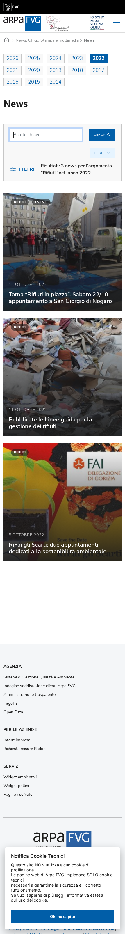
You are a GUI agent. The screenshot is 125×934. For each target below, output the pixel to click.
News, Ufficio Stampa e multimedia (47, 40)
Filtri (27, 169)
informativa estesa (85, 895)
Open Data (13, 712)
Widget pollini (16, 786)
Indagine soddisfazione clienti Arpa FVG (39, 686)
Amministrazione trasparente (29, 694)
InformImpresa (16, 740)
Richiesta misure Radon (24, 749)
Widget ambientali (20, 777)
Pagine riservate (17, 794)
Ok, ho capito (62, 916)
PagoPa (10, 703)
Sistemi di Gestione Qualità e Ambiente (38, 677)
